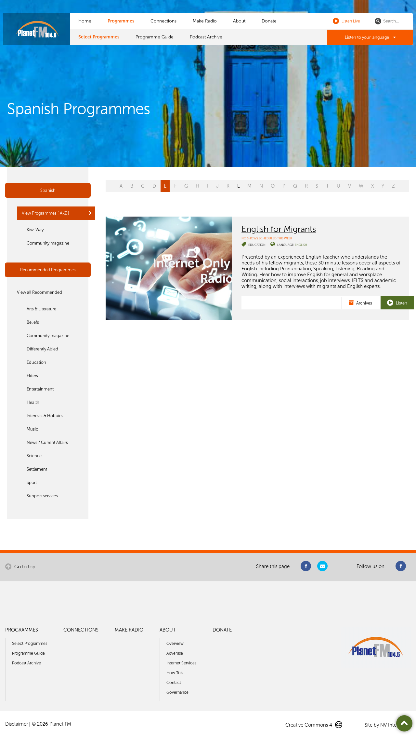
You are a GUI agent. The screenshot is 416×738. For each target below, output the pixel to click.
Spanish (48, 190)
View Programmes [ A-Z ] (45, 213)
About (239, 21)
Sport (32, 482)
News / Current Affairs (47, 442)
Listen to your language (367, 37)
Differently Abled (42, 349)
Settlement (37, 469)
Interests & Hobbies (45, 415)
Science (34, 455)
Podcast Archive (206, 37)
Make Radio (205, 21)
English (301, 245)
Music (32, 429)
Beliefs (33, 322)
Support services (42, 495)
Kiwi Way (35, 229)
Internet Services (181, 662)
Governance (177, 692)
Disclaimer (16, 724)
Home (84, 21)
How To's (174, 672)
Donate (269, 21)
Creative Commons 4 (309, 725)
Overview (175, 643)
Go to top (24, 567)
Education (36, 362)
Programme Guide (155, 37)
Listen (401, 303)
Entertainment (40, 389)
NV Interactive (395, 725)
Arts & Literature (41, 308)
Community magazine (48, 243)
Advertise (174, 653)
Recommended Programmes (48, 269)
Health (33, 402)
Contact (173, 682)
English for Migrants (278, 229)
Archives (363, 303)
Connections (163, 21)
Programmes (121, 21)
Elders (32, 375)
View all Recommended (39, 292)
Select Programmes (98, 37)
